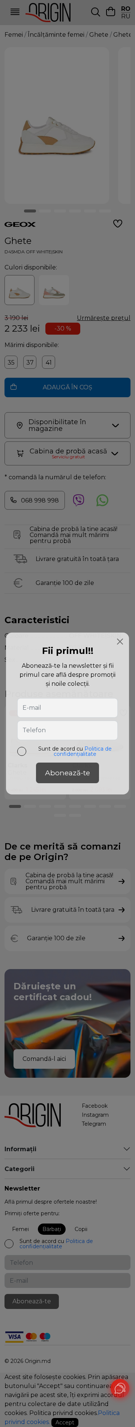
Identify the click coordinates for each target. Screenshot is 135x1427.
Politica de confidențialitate (83, 751)
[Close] (120, 642)
